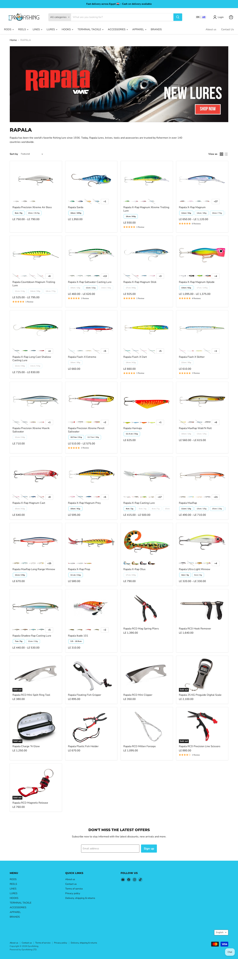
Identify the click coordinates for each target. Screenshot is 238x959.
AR (203, 17)
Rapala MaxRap (188, 503)
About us (211, 29)
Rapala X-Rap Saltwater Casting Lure (90, 282)
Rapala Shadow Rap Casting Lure (31, 636)
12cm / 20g (20, 575)
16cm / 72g (217, 213)
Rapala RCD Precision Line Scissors (199, 746)
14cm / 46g (202, 213)
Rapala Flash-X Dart (135, 357)
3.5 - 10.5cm (76, 641)
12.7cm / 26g (93, 437)
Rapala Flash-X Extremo (82, 357)
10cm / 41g (75, 508)
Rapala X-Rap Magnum (192, 207)
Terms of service (74, 888)
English (219, 932)
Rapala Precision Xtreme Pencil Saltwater (86, 429)
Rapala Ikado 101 (78, 636)
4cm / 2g (129, 508)
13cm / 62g (186, 288)
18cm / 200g (75, 213)
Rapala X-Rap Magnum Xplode (197, 282)
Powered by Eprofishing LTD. (23, 949)
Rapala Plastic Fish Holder (83, 746)
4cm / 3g (185, 575)
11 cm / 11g (75, 575)
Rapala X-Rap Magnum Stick (139, 282)
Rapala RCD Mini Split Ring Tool (31, 695)
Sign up (149, 848)
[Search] (177, 17)
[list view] (226, 154)
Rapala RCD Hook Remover (195, 628)
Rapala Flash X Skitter (192, 357)
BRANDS (156, 29)
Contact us (71, 884)
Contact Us (227, 29)
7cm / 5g (19, 641)
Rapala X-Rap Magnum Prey (84, 503)
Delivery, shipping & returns (80, 898)
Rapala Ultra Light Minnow (194, 569)
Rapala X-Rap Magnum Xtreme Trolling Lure (146, 209)
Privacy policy (72, 893)
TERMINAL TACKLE (90, 29)
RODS (8, 29)
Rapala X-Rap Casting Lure (139, 503)
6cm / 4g (198, 575)
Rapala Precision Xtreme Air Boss (32, 207)
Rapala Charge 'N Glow (26, 746)
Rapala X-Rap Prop (79, 569)
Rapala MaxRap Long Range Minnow (33, 569)
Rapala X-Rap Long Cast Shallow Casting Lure (31, 358)
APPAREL (138, 29)
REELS (22, 29)
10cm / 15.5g (34, 213)
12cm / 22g (91, 288)
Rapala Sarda (75, 207)
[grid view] (221, 154)
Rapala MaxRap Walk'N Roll (195, 428)
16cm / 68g (131, 216)
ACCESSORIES (117, 29)
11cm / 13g (186, 508)
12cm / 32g (186, 213)
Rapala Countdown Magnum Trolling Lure (33, 283)
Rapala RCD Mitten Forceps (139, 746)
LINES (36, 29)
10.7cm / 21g (76, 437)
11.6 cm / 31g (132, 434)
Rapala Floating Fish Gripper (84, 695)
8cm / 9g (19, 213)
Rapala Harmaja (132, 428)
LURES (51, 29)
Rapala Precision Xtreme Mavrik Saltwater (31, 429)
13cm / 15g (202, 508)
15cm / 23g (217, 508)
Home (13, 40)
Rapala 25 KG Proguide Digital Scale (200, 695)
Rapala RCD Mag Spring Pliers (141, 628)
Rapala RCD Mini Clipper (137, 695)
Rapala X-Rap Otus (134, 569)
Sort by (14, 154)
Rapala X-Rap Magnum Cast (28, 503)
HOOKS (66, 29)
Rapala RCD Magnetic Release (30, 803)
